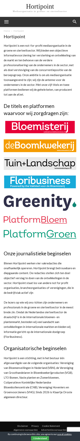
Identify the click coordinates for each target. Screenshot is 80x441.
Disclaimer (22, 426)
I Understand (40, 438)
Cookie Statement (51, 426)
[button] (75, 22)
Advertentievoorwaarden (54, 429)
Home (7, 30)
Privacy (35, 426)
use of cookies (64, 434)
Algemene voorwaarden (26, 429)
